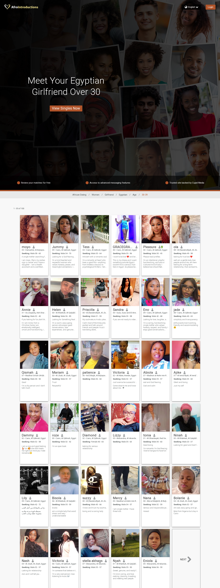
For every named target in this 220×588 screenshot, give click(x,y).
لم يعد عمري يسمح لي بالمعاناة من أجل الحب (34, 508)
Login (210, 7)
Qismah (27, 372)
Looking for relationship (31, 570)
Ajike (177, 372)
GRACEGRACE (123, 247)
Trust (54, 382)
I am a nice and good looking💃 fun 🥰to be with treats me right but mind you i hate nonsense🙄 (34, 449)
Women (95, 194)
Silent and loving (181, 382)
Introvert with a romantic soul (94, 257)
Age (134, 194)
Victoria (119, 372)
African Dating (79, 194)
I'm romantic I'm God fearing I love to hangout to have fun (155, 449)
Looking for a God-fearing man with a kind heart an (64, 257)
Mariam (58, 372)
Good (24, 382)
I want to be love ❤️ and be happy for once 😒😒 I (125, 257)
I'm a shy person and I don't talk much (33, 387)
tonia (147, 435)
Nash (25, 561)
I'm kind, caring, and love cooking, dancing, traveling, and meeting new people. (124, 576)
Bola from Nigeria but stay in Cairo (186, 512)
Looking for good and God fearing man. (186, 445)
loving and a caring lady (92, 511)
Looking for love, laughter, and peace (155, 319)
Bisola (56, 498)
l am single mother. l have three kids (123, 510)
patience (89, 372)
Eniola (148, 561)
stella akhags (92, 561)
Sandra (118, 310)
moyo (26, 247)
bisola (55, 508)
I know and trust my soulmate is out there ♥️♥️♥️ (94, 508)
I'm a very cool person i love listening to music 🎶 (63, 575)
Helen (56, 310)
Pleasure (149, 247)
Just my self (179, 386)
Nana (147, 498)
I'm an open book (59, 446)
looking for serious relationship (90, 447)
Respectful (56, 386)
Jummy (58, 247)
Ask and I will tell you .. (31, 574)
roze (55, 435)
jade (177, 310)
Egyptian (123, 194)
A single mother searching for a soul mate (34, 257)
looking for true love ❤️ (183, 257)
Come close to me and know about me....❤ (124, 387)
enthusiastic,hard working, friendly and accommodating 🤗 (186, 325)
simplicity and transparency (186, 319)
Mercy (117, 498)
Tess (85, 247)
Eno (146, 310)
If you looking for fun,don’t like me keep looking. (34, 319)
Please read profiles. (152, 257)
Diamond (89, 435)
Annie (26, 310)
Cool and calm (149, 386)
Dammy (28, 435)
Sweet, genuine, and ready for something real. (125, 570)
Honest (146, 511)
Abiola (148, 372)
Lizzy (117, 435)
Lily (24, 498)
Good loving (148, 445)
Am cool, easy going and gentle (186, 508)
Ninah (178, 435)
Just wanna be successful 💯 (125, 382)
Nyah (117, 561)
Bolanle (179, 498)
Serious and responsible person (155, 508)
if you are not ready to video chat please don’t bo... (125, 319)
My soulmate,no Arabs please (94, 319)
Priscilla (88, 310)
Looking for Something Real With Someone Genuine (64, 319)
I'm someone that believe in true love (64, 570)
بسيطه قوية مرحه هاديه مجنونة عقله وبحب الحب (31, 512)
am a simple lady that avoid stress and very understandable (64, 513)
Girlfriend (109, 194)
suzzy (86, 498)
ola (176, 247)
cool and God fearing (152, 382)
